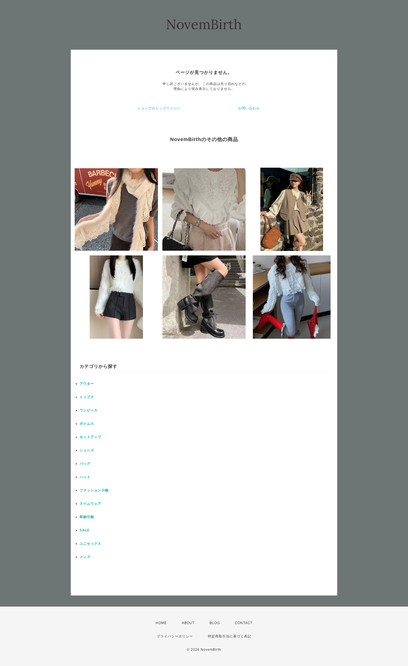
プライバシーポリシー (175, 636)
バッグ (85, 464)
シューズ (87, 450)
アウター (87, 384)
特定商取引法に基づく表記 (229, 636)
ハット (85, 477)
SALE (85, 530)
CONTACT (244, 623)
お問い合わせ (249, 108)
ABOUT (188, 623)
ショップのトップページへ (159, 108)
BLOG (215, 623)
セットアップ (90, 437)
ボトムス (87, 424)
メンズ (85, 557)
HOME (161, 623)
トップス (87, 397)
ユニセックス (90, 544)
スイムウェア (90, 504)
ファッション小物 (94, 490)
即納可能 (87, 517)
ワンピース (89, 410)
